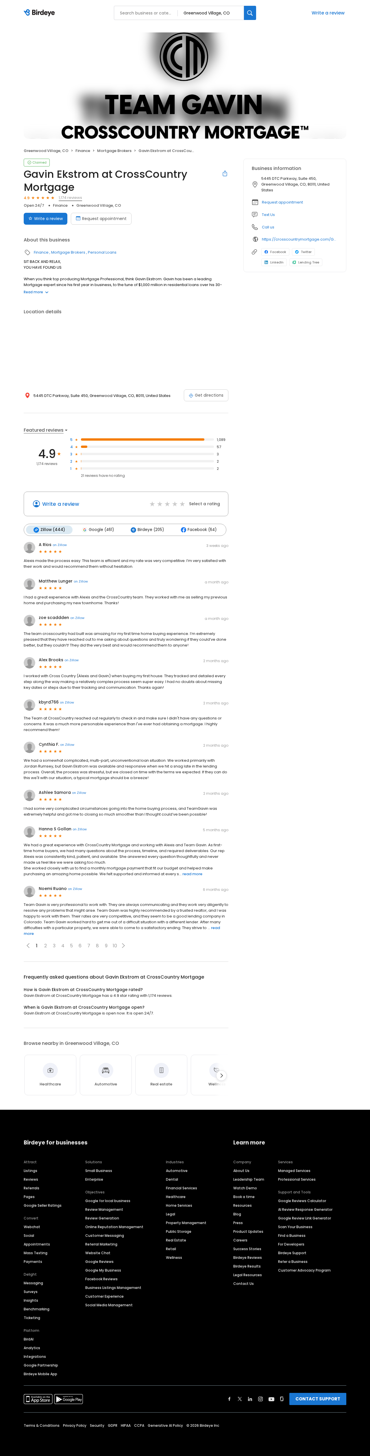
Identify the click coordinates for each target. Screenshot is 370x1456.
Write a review (328, 13)
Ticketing (32, 1317)
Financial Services (181, 1188)
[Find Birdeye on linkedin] (250, 1399)
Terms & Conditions (42, 1425)
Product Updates (248, 1231)
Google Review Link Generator (304, 1218)
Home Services (179, 1205)
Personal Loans (102, 252)
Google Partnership (41, 1365)
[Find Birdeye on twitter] (240, 1399)
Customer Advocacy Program (304, 1270)
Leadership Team (248, 1179)
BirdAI (29, 1339)
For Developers (291, 1244)
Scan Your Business (295, 1226)
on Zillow (60, 545)
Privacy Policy (74, 1425)
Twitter (306, 252)
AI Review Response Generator (305, 1209)
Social (29, 1235)
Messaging (33, 1283)
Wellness (174, 1257)
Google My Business (103, 1270)
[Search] (250, 13)
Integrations (35, 1356)
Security (97, 1425)
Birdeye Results (247, 1266)
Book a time (244, 1196)
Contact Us (243, 1283)
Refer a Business (293, 1261)
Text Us (268, 214)
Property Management (186, 1222)
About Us (241, 1170)
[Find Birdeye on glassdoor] (282, 1399)
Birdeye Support (292, 1252)
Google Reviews (99, 1261)
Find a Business (292, 1235)
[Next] (221, 1075)
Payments (33, 1261)
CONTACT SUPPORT (317, 1399)
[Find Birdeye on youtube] (271, 1399)
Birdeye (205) (151, 529)
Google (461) (101, 529)
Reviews (31, 1179)
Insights (31, 1300)
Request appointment (104, 218)
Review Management (104, 1209)
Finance (82, 150)
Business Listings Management (113, 1287)
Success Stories (247, 1248)
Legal (170, 1214)
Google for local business (107, 1200)
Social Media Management (109, 1305)
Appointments (37, 1244)
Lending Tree (308, 262)
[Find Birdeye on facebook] (229, 1399)
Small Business (98, 1170)
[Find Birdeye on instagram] (260, 1399)
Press (238, 1222)
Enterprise (94, 1179)
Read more (33, 292)
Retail (171, 1248)
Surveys (31, 1291)
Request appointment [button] (282, 202)
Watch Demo (245, 1188)
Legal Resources (247, 1274)
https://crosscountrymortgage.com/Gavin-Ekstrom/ (300, 239)
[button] (123, 946)
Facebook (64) (202, 529)
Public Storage (178, 1231)
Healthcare (176, 1196)
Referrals (31, 1188)
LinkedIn (277, 262)
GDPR (112, 1425)
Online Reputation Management (114, 1226)
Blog (237, 1214)
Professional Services (297, 1179)
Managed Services (294, 1170)
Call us (268, 227)
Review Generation (102, 1218)
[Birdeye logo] (40, 13)
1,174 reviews (70, 197)
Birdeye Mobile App (40, 1373)
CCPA (139, 1425)
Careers (240, 1240)
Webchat (32, 1226)
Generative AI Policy (165, 1425)
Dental (172, 1179)
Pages (29, 1196)
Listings (30, 1170)
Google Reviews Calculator (302, 1200)
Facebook (278, 252)
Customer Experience (104, 1296)
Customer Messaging (104, 1235)
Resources (242, 1205)
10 (115, 945)
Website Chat (97, 1252)
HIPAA (126, 1425)
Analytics (32, 1347)
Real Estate (176, 1240)
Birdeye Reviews (247, 1257)
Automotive (177, 1170)
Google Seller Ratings (43, 1205)
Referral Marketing (101, 1244)
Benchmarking (36, 1309)
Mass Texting (35, 1252)
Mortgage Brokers (114, 150)
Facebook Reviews (101, 1278)
